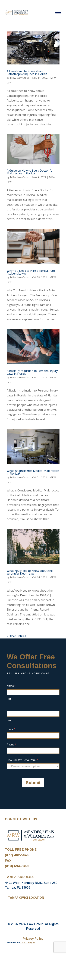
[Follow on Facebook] (8, 908)
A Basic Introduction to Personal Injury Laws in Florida (32, 372)
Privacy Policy (33, 938)
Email (11, 729)
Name (11, 685)
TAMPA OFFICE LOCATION (26, 897)
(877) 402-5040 (17, 855)
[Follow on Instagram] (22, 908)
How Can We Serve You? (22, 759)
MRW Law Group (19, 77)
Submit (33, 782)
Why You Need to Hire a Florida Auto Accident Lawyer (31, 272)
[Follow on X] (15, 908)
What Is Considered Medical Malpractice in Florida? (33, 472)
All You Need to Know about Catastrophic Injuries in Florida (27, 72)
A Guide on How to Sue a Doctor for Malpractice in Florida (30, 172)
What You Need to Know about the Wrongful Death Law (30, 572)
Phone (11, 744)
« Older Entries (16, 636)
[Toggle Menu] (58, 12)
